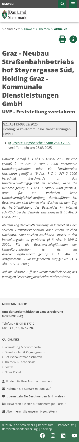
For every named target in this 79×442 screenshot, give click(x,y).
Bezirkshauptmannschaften (23, 357)
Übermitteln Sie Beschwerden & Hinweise (35, 396)
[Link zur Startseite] (14, 15)
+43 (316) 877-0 (24, 323)
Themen (44, 29)
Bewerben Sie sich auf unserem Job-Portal (36, 404)
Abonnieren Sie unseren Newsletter (31, 411)
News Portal (13, 372)
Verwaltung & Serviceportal (23, 347)
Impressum (45, 425)
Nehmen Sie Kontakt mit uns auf (28, 389)
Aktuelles (60, 29)
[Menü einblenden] (73, 4)
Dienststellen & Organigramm (25, 352)
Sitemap (46, 429)
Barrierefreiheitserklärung (20, 429)
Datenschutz (65, 425)
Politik (9, 367)
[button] (62, 4)
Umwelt (29, 29)
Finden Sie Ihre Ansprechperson (28, 381)
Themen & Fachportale (20, 362)
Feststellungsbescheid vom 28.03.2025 (41, 143)
